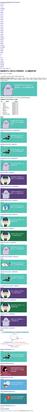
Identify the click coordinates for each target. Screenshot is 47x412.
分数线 (13, 2)
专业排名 (7, 68)
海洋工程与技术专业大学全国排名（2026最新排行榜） (9, 214)
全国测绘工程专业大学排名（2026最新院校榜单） (8, 242)
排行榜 (15, 2)
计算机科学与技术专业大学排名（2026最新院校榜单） (9, 271)
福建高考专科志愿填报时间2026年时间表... (7, 363)
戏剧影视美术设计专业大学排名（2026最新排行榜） (8, 144)
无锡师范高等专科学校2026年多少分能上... (7, 377)
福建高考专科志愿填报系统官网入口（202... (7, 349)
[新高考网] (3, 1)
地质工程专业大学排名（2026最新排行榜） (7, 228)
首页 (1, 2)
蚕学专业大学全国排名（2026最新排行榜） (7, 172)
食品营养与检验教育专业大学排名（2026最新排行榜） (9, 200)
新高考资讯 (18, 2)
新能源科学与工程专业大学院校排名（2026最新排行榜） (9, 256)
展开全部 (1, 116)
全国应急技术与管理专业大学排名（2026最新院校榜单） (9, 186)
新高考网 (10, 73)
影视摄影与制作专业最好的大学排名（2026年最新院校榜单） (10, 130)
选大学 (3, 2)
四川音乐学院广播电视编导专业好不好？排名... (8, 405)
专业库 (5, 2)
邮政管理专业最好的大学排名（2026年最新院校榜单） (9, 158)
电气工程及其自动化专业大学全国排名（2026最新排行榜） (9, 285)
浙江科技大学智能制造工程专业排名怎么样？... (8, 391)
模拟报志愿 (9, 2)
